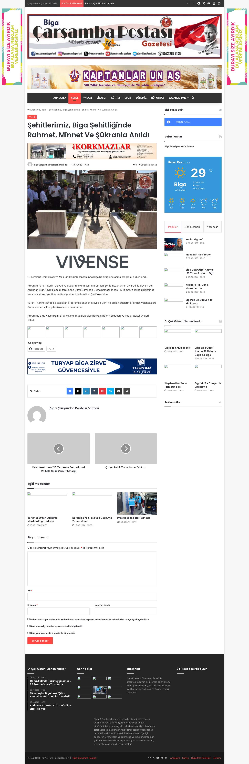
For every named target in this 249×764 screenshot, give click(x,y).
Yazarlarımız (177, 97)
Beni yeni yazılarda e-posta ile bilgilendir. (52, 633)
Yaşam (87, 97)
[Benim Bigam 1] (173, 244)
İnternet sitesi (102, 605)
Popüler (173, 226)
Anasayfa (59, 97)
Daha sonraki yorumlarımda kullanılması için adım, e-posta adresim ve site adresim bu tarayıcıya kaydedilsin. (90, 619)
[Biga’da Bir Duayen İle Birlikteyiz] (173, 304)
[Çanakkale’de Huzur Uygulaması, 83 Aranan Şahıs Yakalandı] (84, 681)
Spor (127, 97)
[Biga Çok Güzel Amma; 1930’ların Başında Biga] (173, 274)
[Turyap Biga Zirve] (92, 366)
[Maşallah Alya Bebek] (173, 259)
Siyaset (102, 97)
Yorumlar (212, 226)
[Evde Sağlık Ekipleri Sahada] (137, 503)
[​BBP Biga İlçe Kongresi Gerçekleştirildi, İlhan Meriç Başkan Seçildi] (115, 699)
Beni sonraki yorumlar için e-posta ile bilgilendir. (56, 626)
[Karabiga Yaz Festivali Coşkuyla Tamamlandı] (92, 503)
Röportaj (157, 97)
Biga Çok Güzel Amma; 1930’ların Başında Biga (200, 271)
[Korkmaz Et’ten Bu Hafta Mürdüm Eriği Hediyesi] (47, 503)
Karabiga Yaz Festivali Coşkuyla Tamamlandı (92, 519)
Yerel (74, 97)
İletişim (217, 758)
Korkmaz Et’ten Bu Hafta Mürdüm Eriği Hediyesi (42, 519)
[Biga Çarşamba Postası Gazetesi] (124, 36)
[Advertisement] (193, 434)
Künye (185, 758)
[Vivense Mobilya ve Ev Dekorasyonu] (92, 261)
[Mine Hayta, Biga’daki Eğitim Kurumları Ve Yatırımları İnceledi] (100, 681)
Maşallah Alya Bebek (198, 254)
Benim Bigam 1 (194, 239)
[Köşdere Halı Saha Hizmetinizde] (173, 289)
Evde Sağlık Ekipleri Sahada (133, 518)
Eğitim (115, 97)
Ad (29, 590)
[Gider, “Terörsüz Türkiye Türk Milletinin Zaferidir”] (84, 699)
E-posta (32, 605)
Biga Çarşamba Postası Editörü (49, 164)
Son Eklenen (192, 226)
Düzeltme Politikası (201, 758)
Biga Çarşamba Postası (85, 758)
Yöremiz (141, 97)
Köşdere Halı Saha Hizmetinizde (197, 286)
